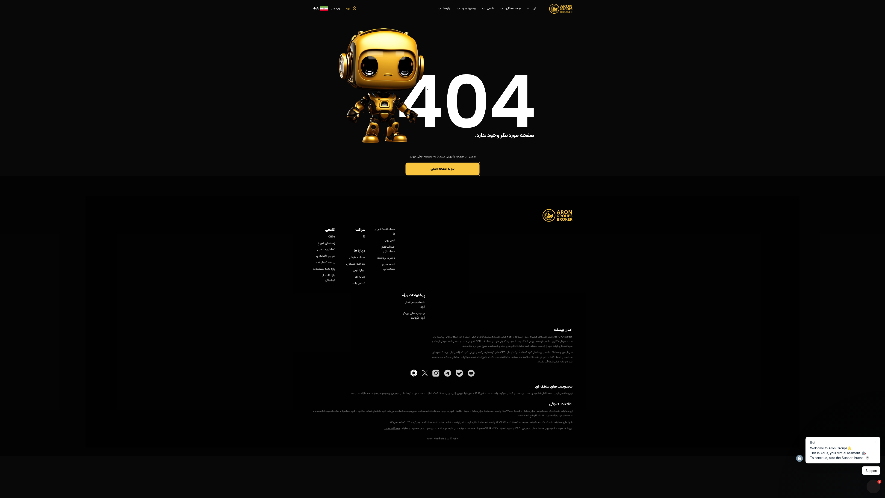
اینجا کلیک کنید (392, 429)
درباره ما (447, 8)
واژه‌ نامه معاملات (324, 269)
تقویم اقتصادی (325, 256)
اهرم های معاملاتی (388, 266)
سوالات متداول (355, 264)
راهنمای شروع (326, 243)
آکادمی (490, 8)
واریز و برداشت (386, 258)
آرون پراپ (389, 240)
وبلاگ (331, 236)
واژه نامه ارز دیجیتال (328, 277)
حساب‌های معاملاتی (388, 249)
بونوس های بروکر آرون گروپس (414, 315)
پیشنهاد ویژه (469, 8)
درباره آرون (359, 270)
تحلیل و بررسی (326, 249)
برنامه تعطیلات (325, 262)
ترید (534, 8)
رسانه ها (359, 277)
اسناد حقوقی (357, 257)
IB (364, 236)
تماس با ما (358, 283)
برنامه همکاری (513, 8)
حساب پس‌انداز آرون (415, 304)
